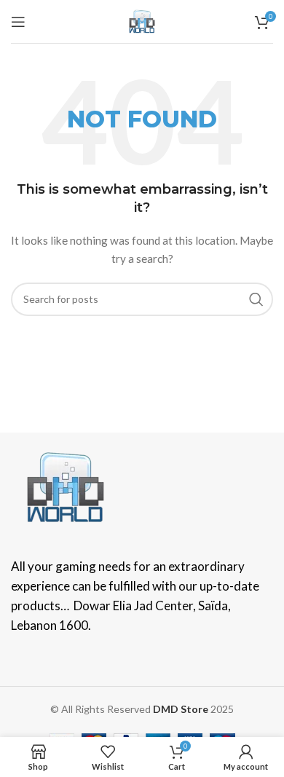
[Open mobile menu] (18, 21)
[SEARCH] (256, 299)
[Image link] (65, 485)
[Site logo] (142, 20)
